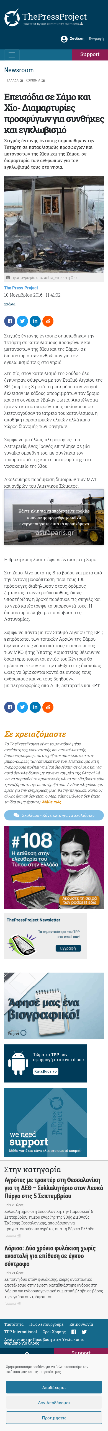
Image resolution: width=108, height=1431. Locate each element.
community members (63, 24)
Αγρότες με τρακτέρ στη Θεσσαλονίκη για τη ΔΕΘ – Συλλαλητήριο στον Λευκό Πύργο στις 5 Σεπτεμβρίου (53, 1188)
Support (90, 54)
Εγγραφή (96, 38)
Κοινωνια (33, 80)
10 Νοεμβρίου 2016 (23, 295)
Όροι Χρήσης (54, 1331)
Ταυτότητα (14, 1324)
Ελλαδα (13, 80)
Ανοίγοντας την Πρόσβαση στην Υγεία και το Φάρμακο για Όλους (44, 1341)
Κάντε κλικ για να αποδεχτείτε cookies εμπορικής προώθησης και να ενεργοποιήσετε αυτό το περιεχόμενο (54, 517)
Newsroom (19, 70)
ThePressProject (54, 16)
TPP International (20, 1331)
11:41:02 (53, 295)
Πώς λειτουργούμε (46, 1324)
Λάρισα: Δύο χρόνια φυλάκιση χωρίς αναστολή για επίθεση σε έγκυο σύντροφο (50, 1256)
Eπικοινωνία (81, 1324)
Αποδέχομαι (54, 1387)
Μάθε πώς (51, 801)
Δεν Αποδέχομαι (54, 1402)
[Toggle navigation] (12, 54)
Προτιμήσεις (54, 1418)
